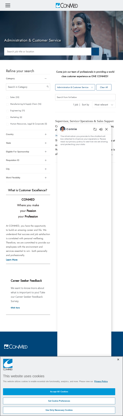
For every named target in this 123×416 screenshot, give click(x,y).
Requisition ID (12, 160)
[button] (95, 51)
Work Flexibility (13, 177)
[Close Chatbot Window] (106, 129)
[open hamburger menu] (7, 5)
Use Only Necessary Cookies (59, 410)
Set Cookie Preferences (59, 401)
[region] (84, 257)
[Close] (118, 359)
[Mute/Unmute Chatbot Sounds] (101, 129)
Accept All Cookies (59, 392)
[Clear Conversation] (95, 129)
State (8, 143)
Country (10, 134)
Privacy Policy (101, 381)
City (8, 169)
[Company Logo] (66, 5)
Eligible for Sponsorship (17, 151)
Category (10, 78)
